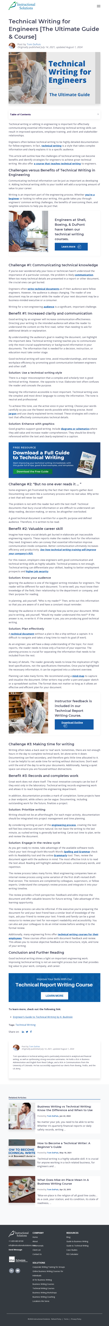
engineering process (64, 825)
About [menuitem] (35, 1241)
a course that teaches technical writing (57, 163)
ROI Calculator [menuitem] (72, 1254)
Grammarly (60, 855)
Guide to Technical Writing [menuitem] (77, 1245)
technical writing (51, 145)
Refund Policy (56, 1319)
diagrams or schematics (75, 428)
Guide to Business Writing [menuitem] (77, 1241)
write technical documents (43, 288)
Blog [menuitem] (68, 1237)
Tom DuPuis (34, 44)
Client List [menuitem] (37, 1250)
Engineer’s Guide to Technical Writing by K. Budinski (43, 1017)
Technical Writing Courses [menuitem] (43, 1288)
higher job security (37, 571)
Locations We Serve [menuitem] (41, 1301)
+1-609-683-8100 (16, 1241)
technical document (22, 633)
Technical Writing (25, 1024)
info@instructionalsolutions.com (22, 1245)
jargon (12, 413)
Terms (66, 1319)
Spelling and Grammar (77, 851)
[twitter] (27, 1032)
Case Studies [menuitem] (71, 1250)
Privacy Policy (76, 1319)
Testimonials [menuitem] (38, 1245)
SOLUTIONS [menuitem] (39, 1262)
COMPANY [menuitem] (38, 1232)
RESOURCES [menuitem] (72, 1232)
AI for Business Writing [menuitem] (42, 1280)
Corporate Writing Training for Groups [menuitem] (49, 1267)
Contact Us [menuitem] (37, 1254)
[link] (22, 5)
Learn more (68, 246)
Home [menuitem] (35, 1237)
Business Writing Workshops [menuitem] (45, 1292)
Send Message (15, 1249)
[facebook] (31, 1032)
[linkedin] (23, 1032)
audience (49, 306)
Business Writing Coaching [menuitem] (44, 1297)
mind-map (78, 676)
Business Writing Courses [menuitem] (43, 1284)
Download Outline (72, 722)
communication (84, 274)
